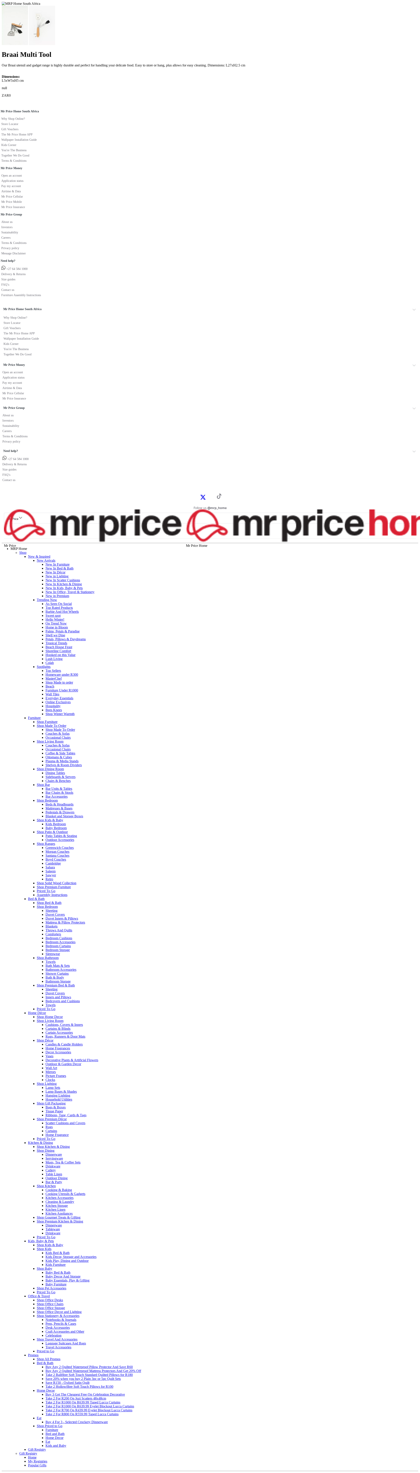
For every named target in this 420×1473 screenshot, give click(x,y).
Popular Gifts (37, 1465)
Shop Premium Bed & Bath (56, 985)
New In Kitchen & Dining (64, 584)
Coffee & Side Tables (60, 753)
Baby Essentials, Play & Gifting (67, 1280)
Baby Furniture (56, 1284)
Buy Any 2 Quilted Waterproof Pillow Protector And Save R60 (89, 1367)
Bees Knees (54, 710)
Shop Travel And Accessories (57, 1339)
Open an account (11, 175)
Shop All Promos (48, 1359)
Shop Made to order (59, 682)
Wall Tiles (52, 694)
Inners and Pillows (58, 997)
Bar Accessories (57, 796)
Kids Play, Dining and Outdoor (67, 1261)
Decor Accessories (58, 1052)
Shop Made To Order (51, 726)
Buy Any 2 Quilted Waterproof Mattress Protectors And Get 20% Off (93, 1371)
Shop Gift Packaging (51, 1103)
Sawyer (51, 875)
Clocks (50, 1080)
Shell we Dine (55, 635)
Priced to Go (45, 1351)
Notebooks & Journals (61, 1320)
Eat (39, 1418)
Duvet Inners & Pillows (62, 918)
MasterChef (54, 678)
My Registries (37, 1461)
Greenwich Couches (60, 847)
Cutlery (51, 1170)
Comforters (53, 934)
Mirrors (51, 1072)
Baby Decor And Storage (63, 1276)
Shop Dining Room (50, 769)
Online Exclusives (58, 702)
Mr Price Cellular (12, 196)
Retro (49, 879)
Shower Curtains (57, 973)
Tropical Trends (56, 643)
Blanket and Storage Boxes (64, 816)
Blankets (52, 926)
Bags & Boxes (56, 1107)
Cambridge (53, 863)
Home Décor (37, 1013)
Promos (33, 1355)
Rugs (49, 1127)
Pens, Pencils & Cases (61, 1323)
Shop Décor (45, 1040)
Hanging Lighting (58, 1095)
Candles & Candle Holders (64, 1044)
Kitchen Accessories (60, 1198)
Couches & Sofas (58, 733)
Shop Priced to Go (49, 1426)
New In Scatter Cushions (63, 580)
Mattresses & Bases (59, 808)
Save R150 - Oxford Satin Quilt (67, 1382)
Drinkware (53, 1166)
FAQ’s (5, 284)
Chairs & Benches (58, 781)
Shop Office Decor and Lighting (59, 1312)
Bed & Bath (36, 899)
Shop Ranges (46, 844)
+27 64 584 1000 (16, 269)
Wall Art (51, 1068)
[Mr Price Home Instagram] (208, 497)
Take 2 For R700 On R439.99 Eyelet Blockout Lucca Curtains (89, 1410)
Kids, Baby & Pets (41, 1241)
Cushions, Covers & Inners (64, 1025)
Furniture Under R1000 (62, 690)
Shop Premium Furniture (54, 887)
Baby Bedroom (56, 828)
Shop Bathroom (48, 958)
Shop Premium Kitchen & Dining (60, 1221)
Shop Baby (44, 1268)
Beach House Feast (59, 647)
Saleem (51, 871)
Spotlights (44, 667)
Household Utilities (59, 1099)
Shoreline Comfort (58, 651)
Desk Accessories (58, 1327)
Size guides (8, 279)
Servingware (54, 1158)
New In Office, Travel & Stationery (70, 592)
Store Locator (9, 124)
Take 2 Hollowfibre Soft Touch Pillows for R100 (79, 1386)
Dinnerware (54, 1154)
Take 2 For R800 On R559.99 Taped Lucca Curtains (82, 1414)
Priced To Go (46, 891)
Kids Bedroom (56, 824)
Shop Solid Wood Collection (56, 883)
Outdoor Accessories (60, 840)
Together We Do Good (15, 155)
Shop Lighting (47, 1084)
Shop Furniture (47, 722)
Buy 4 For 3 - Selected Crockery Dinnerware (77, 1422)
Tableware (53, 1229)
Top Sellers (53, 670)
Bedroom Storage (58, 950)
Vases (49, 1056)
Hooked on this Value (60, 655)
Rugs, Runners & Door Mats (65, 1036)
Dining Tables (55, 773)
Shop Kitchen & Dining (53, 1146)
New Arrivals (46, 560)
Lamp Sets (53, 1087)
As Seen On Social (59, 604)
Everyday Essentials (59, 698)
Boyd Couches (56, 859)
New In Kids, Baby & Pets (64, 588)
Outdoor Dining (57, 1178)
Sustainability (9, 232)
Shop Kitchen (46, 1186)
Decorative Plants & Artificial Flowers (72, 1060)
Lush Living (54, 659)
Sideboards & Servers (60, 777)
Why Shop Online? (13, 118)
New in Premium (57, 596)
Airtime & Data (11, 191)
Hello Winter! (55, 619)
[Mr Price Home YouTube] (212, 497)
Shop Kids (44, 1249)
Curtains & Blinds (58, 1028)
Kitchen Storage (57, 1205)
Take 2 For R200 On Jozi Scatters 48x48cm (76, 1398)
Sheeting (52, 910)
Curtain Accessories (59, 1032)
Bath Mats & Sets (58, 966)
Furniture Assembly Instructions (21, 295)
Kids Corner (8, 145)
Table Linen (54, 1174)
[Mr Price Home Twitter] (203, 498)
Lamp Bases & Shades (61, 1091)
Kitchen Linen (55, 1209)
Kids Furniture (56, 1264)
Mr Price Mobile (11, 201)
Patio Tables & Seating (61, 836)
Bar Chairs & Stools (59, 792)
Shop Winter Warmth (60, 714)
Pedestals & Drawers (60, 812)
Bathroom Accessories (61, 969)
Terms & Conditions (13, 160)
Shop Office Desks (50, 1300)
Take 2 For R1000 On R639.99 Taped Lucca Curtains (83, 1402)
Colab (50, 663)
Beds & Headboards (60, 804)
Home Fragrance (57, 1135)
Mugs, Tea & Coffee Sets (63, 1162)
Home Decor (46, 1390)
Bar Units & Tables (59, 788)
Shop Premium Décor (52, 1119)
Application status (12, 180)
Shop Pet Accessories (51, 1288)
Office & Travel (39, 1296)
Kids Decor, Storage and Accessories (71, 1257)
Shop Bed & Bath (49, 903)
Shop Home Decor (50, 1017)
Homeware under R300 (62, 674)
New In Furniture (58, 564)
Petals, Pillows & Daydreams (66, 639)
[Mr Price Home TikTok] (219, 497)
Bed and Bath (55, 1434)
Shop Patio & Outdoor (52, 832)
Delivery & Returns (13, 274)
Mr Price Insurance (13, 207)
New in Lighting (57, 576)
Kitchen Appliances (59, 1213)
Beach (50, 686)
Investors (6, 227)
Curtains (51, 1131)
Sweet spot (53, 615)
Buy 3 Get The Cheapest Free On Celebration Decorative (85, 1394)
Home (32, 1457)
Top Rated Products (59, 608)
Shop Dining (45, 1150)
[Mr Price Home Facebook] (198, 497)
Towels (51, 962)
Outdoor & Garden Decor (63, 1064)
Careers (5, 237)
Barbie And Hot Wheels (62, 611)
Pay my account (11, 186)
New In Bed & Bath (60, 568)
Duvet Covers (55, 914)
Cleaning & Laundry (60, 1202)
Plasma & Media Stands (62, 761)
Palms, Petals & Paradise (63, 631)
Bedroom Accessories (60, 942)
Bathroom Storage (58, 981)
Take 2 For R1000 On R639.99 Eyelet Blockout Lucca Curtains (90, 1406)
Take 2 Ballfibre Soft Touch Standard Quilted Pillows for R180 (89, 1375)
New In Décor (55, 572)
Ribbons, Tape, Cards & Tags (66, 1115)
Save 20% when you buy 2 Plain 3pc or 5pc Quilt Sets (83, 1379)
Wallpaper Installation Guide (19, 139)
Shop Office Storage (51, 1308)
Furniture (34, 718)
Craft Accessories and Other (65, 1331)
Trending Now (47, 600)
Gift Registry (37, 1449)
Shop (22, 552)
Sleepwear (53, 954)
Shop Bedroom (47, 800)
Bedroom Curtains (58, 946)
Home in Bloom (57, 627)
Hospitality (53, 706)
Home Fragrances (58, 1048)
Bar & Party (54, 1182)
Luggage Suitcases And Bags (66, 1343)
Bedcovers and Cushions (63, 1001)
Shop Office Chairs (50, 1304)
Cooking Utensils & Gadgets (65, 1194)
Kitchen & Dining (40, 1143)
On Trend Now (56, 623)
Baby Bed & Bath (58, 1272)
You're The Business (13, 150)
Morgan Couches (57, 851)
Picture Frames (56, 1076)
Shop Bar (43, 785)
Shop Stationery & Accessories (58, 1316)
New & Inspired (39, 556)
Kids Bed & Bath (58, 1253)
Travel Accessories (58, 1347)
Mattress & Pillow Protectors (65, 922)
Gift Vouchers (9, 129)
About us (6, 222)
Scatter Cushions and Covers (65, 1123)
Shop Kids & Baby (50, 820)
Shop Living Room (50, 741)
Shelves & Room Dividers (64, 765)
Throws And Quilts (59, 930)
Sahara (50, 867)
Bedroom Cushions (59, 938)
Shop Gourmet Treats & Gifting (58, 1217)
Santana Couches (57, 855)
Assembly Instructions (52, 895)
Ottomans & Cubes (59, 757)
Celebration (53, 1335)
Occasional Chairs (58, 737)
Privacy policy (10, 248)
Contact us (7, 290)
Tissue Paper (54, 1111)
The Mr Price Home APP (17, 134)
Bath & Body (55, 977)
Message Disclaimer (13, 253)
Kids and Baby (56, 1445)
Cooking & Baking (59, 1190)
